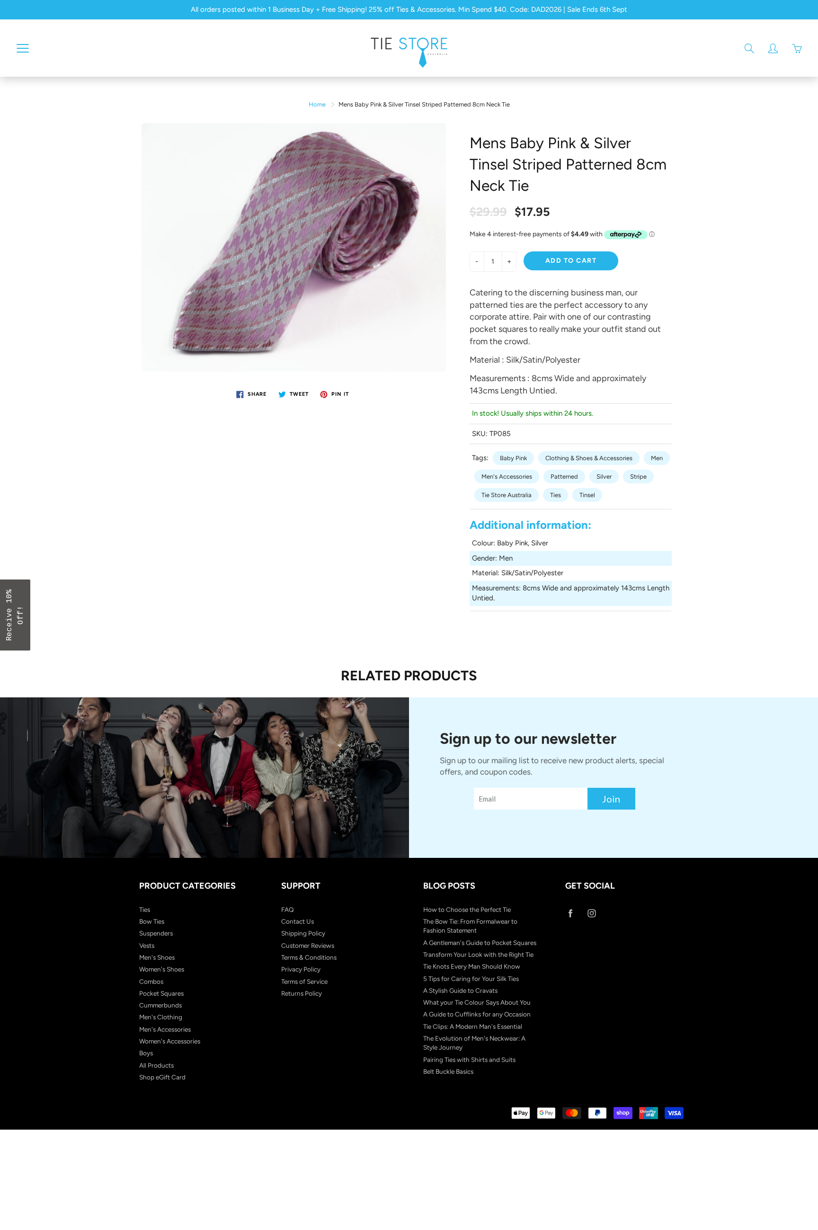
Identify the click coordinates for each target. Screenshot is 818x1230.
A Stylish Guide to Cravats (460, 990)
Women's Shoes (161, 969)
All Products (156, 1065)
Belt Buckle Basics (448, 1071)
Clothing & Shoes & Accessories (588, 458)
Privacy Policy (300, 969)
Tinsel (587, 495)
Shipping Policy (303, 933)
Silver (604, 476)
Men (657, 458)
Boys (146, 1053)
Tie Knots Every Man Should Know (471, 966)
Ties (555, 495)
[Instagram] (591, 913)
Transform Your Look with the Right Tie (478, 954)
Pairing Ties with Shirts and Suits (469, 1059)
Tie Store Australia (506, 495)
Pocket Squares (161, 993)
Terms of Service (304, 981)
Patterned (564, 476)
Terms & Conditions (309, 957)
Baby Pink (513, 458)
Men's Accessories (506, 476)
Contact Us (297, 921)
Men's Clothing (160, 1017)
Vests (146, 945)
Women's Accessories (169, 1041)
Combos (151, 981)
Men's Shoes (157, 957)
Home (317, 104)
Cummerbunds (160, 1005)
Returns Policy (301, 993)
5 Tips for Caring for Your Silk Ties (471, 978)
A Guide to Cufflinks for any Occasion (477, 1014)
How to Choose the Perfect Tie (467, 909)
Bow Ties (151, 921)
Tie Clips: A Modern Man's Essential (472, 1026)
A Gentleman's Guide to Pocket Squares (479, 942)
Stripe (638, 476)
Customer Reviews (307, 945)
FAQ (287, 909)
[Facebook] (570, 913)
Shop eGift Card (162, 1077)
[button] (15, 615)
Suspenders (156, 933)
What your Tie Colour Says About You (477, 1002)
